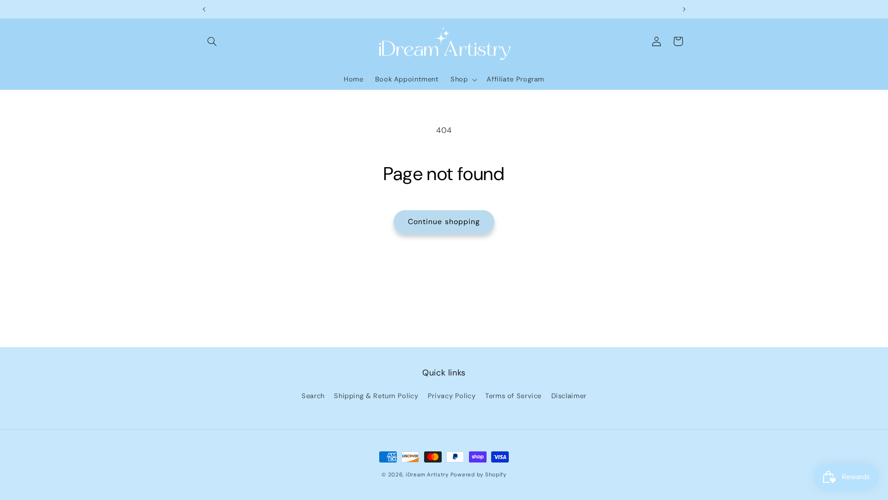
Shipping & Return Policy (376, 395)
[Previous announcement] (204, 9)
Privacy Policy (452, 395)
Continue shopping (444, 221)
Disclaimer (568, 395)
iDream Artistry (427, 474)
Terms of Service (513, 395)
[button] (211, 41)
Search (313, 395)
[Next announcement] (684, 9)
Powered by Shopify (478, 474)
